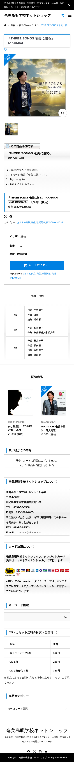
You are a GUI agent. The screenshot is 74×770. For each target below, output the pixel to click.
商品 (33, 222)
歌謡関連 (40, 222)
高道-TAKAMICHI (54, 222)
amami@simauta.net (30, 532)
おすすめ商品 (23, 222)
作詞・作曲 (37, 296)
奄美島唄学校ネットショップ (27, 15)
